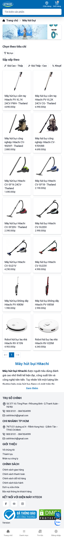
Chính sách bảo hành (12, 483)
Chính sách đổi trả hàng (14, 478)
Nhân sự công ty (10, 458)
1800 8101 (11, 411)
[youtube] (14, 503)
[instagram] (22, 503)
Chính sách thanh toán (13, 474)
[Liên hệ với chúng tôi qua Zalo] (58, 522)
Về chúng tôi (8, 450)
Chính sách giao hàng (13, 469)
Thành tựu (7, 454)
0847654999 (24, 411)
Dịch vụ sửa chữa (10, 487)
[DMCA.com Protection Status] (50, 514)
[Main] (7, 4)
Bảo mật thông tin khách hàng (17, 491)
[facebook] (6, 503)
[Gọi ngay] (58, 515)
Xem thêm (32, 388)
